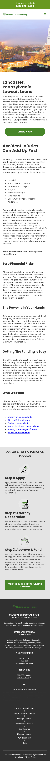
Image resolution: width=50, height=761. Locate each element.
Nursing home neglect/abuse (22, 429)
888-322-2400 (23, 675)
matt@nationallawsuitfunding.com (24, 690)
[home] (14, 14)
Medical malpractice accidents (23, 426)
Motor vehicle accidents (20, 417)
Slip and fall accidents (19, 420)
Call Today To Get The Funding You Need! (25, 585)
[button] (45, 14)
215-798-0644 (23, 678)
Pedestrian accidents (18, 423)
